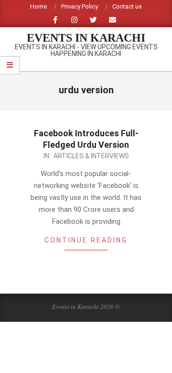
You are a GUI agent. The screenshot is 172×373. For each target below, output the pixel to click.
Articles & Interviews (91, 156)
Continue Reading (86, 240)
